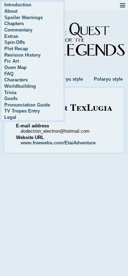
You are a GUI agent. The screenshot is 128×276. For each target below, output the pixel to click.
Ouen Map (15, 67)
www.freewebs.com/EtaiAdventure (58, 142)
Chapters (14, 23)
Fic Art (11, 61)
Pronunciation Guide (27, 105)
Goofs (10, 98)
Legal (10, 117)
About (10, 11)
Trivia (10, 92)
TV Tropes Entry (22, 111)
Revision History (22, 55)
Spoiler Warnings (23, 17)
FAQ (9, 73)
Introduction (17, 4)
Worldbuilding (20, 86)
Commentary (18, 30)
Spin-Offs (14, 42)
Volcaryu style (67, 79)
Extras (11, 36)
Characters (16, 79)
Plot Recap (16, 48)
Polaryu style (108, 79)
